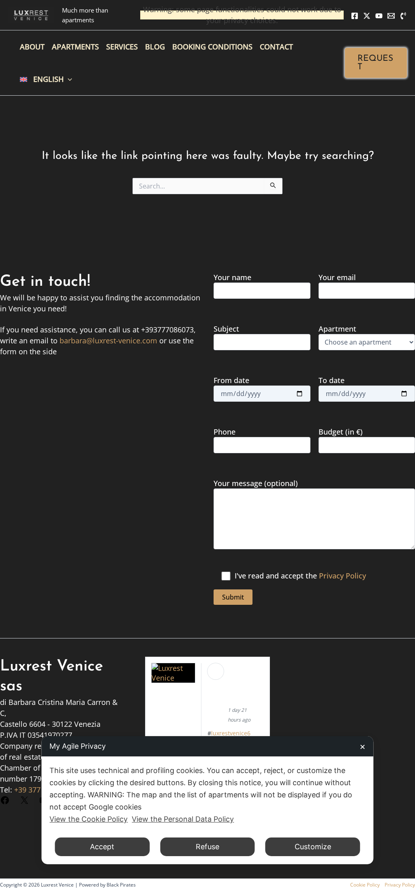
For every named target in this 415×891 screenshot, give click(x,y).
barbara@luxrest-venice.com (108, 340)
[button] (376, 63)
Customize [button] (313, 846)
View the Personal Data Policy (183, 819)
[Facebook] (354, 15)
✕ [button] (362, 747)
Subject (226, 329)
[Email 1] (391, 15)
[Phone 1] (403, 15)
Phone (224, 432)
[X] (366, 15)
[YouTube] (379, 15)
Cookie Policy (365, 884)
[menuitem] (46, 79)
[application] (68, 79)
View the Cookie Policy (88, 819)
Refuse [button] (207, 846)
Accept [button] (102, 846)
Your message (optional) (256, 483)
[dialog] (207, 800)
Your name (232, 277)
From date (231, 380)
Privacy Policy (342, 575)
